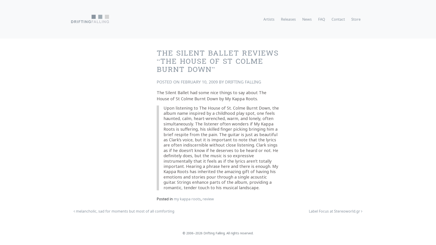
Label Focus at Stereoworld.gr (335, 211)
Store (356, 19)
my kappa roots (187, 198)
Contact (338, 19)
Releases (288, 19)
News (307, 19)
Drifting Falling (243, 82)
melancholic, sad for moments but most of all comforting (124, 211)
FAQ (321, 19)
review (208, 198)
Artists (269, 19)
